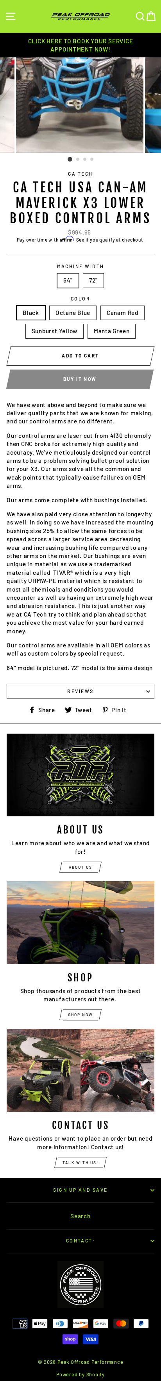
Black (31, 312)
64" (68, 280)
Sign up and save (80, 1190)
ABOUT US (80, 867)
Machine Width (80, 266)
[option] (80, 45)
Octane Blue (72, 312)
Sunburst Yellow (54, 330)
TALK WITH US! (80, 1162)
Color (80, 298)
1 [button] (70, 159)
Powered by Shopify (80, 1374)
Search (80, 1215)
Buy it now (80, 379)
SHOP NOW (80, 1014)
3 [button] (85, 160)
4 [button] (92, 160)
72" (93, 280)
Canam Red (122, 312)
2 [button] (78, 160)
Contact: (80, 1240)
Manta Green (111, 330)
